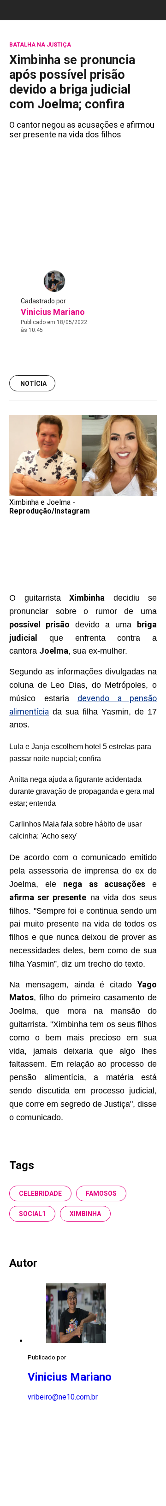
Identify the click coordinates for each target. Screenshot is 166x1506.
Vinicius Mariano (53, 312)
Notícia (33, 383)
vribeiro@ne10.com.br (63, 1397)
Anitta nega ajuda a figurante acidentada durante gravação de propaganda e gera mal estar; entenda (81, 791)
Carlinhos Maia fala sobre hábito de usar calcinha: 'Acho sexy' (75, 830)
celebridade (40, 1193)
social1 (32, 1213)
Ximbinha (85, 1213)
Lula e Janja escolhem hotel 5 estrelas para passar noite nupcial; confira (80, 752)
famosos (101, 1193)
